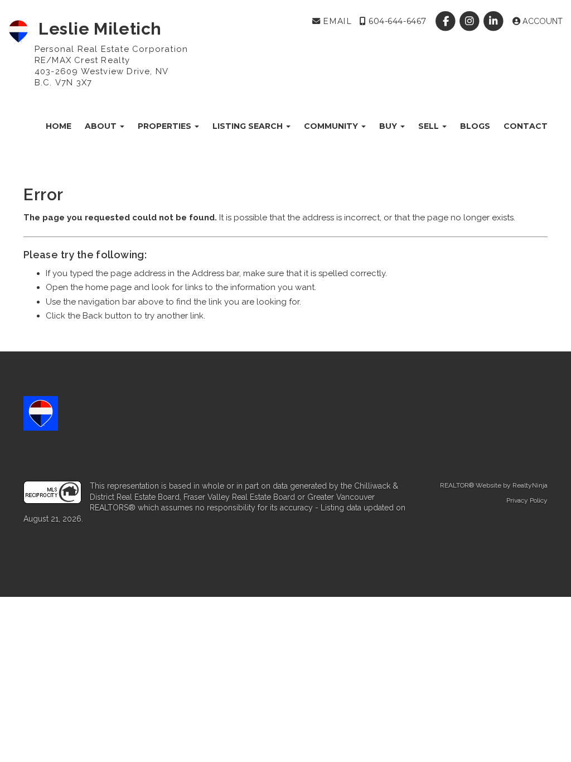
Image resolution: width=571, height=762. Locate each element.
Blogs (475, 126)
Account (541, 21)
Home (58, 126)
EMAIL (336, 21)
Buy (389, 126)
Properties (165, 126)
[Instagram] (471, 21)
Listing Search (248, 126)
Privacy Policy (527, 500)
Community (332, 126)
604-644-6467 (396, 21)
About (102, 126)
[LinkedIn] (495, 21)
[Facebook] (446, 21)
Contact (526, 126)
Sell (429, 126)
